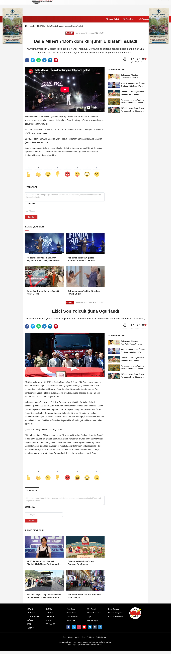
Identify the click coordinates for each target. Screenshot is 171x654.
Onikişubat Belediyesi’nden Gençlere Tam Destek (81, 562)
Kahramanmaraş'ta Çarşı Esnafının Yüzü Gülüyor (84, 596)
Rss (64, 637)
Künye (70, 637)
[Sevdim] (48, 170)
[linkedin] (50, 60)
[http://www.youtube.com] (84, 627)
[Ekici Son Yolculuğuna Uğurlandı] (65, 355)
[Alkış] (38, 170)
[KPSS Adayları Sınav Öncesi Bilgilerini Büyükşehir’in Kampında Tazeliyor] (44, 547)
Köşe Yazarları (72, 617)
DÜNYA (49, 609)
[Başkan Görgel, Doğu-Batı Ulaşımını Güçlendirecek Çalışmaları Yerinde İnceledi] (44, 580)
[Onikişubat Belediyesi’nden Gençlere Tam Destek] (85, 547)
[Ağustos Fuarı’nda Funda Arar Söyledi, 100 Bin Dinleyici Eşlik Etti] (44, 243)
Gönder (31, 217)
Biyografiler (70, 620)
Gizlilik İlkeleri (101, 637)
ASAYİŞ (30, 609)
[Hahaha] (77, 170)
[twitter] (33, 60)
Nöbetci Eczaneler (115, 617)
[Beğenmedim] (57, 170)
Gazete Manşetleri (115, 613)
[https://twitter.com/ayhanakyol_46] (74, 627)
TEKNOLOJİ (50, 624)
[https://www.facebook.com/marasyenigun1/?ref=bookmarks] (68, 627)
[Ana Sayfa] (26, 26)
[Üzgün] (96, 170)
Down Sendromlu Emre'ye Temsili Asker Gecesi (43, 292)
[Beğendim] (28, 170)
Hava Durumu (113, 609)
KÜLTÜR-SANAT (33, 617)
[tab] (32, 187)
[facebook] (27, 60)
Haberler (32, 26)
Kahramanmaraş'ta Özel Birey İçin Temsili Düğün (84, 292)
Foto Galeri (130, 19)
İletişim (77, 637)
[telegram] (44, 60)
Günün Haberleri (94, 613)
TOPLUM (30, 628)
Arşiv (89, 617)
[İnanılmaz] (87, 170)
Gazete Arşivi (92, 620)
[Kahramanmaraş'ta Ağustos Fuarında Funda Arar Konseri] (85, 243)
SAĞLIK (30, 620)
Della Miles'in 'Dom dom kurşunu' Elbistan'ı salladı (65, 26)
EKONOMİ (31, 613)
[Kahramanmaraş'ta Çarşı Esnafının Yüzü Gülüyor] (85, 580)
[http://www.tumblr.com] (95, 627)
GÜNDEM (49, 613)
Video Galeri (113, 19)
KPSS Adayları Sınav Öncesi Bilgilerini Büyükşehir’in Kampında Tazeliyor (43, 563)
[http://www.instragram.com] (79, 627)
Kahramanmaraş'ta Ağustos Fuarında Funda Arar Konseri (81, 259)
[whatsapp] (38, 60)
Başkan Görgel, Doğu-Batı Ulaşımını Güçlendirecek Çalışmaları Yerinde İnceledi (44, 596)
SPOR (29, 624)
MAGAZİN (41, 26)
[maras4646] (100, 627)
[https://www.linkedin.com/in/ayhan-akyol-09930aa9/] (90, 627)
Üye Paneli (91, 609)
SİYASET (49, 620)
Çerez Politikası (88, 637)
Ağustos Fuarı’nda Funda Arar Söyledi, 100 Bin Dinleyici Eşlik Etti (43, 259)
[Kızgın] (67, 170)
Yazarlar (145, 19)
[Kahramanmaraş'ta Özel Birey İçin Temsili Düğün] (85, 276)
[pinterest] (56, 60)
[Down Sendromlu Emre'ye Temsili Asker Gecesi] (44, 276)
